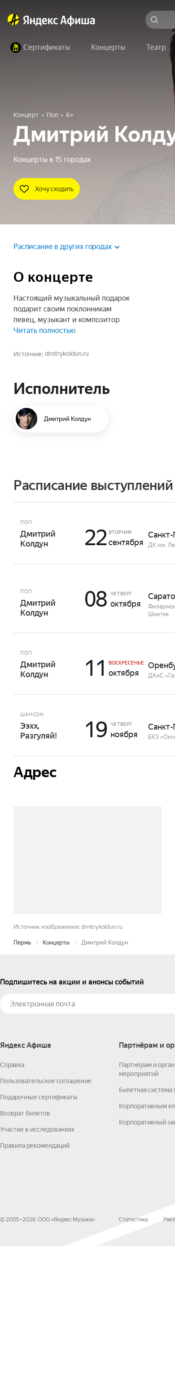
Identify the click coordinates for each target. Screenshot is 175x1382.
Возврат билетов (25, 1249)
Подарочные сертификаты (39, 1233)
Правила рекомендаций (35, 1281)
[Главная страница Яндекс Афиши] (13, 20)
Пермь (22, 1078)
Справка (12, 1200)
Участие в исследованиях (37, 1265)
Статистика (133, 1355)
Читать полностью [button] (44, 330)
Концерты (56, 1078)
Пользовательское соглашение (46, 1216)
